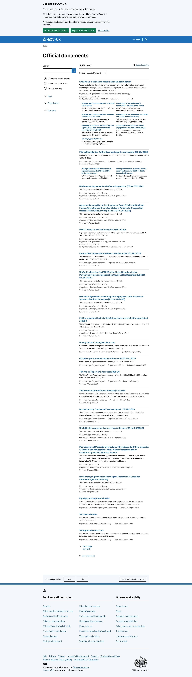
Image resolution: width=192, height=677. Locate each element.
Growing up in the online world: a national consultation (105, 81)
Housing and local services (91, 621)
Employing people (87, 611)
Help (45, 656)
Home (45, 46)
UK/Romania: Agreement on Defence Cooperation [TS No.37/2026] (111, 186)
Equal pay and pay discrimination (94, 498)
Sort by (82, 73)
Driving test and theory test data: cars (97, 342)
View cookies (103, 30)
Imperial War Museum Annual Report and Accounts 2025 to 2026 (110, 253)
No (84, 579)
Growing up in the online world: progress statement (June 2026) (98, 115)
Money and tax (86, 626)
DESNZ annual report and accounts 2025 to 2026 (102, 229)
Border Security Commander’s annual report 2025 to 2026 (107, 409)
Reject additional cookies (83, 30)
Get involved (121, 641)
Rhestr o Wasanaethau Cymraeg (57, 659)
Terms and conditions (110, 656)
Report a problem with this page (132, 579)
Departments (122, 606)
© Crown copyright (140, 670)
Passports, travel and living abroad (95, 631)
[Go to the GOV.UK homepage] (52, 39)
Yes (71, 579)
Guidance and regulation (127, 616)
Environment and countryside (92, 616)
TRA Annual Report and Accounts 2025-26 (99, 372)
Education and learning (89, 606)
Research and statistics (126, 621)
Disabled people (50, 636)
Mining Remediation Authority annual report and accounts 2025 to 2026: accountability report (131, 171)
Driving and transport (52, 641)
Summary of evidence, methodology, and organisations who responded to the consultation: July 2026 (98, 127)
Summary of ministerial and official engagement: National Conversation (130, 126)
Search (54, 66)
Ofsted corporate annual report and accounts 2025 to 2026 (107, 358)
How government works (127, 636)
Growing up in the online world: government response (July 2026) (130, 104)
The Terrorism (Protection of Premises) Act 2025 (102, 390)
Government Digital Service (86, 659)
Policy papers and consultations (130, 626)
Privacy (52, 656)
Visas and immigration (89, 636)
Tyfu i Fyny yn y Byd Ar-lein (92, 139)
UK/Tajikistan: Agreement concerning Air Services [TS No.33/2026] (111, 428)
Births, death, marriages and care (58, 611)
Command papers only (58, 83)
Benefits (46, 606)
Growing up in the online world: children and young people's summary (132, 115)
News (118, 611)
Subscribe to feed (142, 65)
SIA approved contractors (91, 530)
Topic (50, 96)
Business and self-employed (55, 616)
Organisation (53, 103)
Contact (94, 656)
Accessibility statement (78, 656)
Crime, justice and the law (54, 631)
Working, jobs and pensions (91, 641)
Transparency (122, 631)
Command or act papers (59, 78)
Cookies (61, 656)
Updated (52, 110)
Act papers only (55, 88)
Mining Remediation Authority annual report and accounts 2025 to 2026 (113, 152)
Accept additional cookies (56, 30)
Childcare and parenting (54, 621)
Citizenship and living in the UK (56, 626)
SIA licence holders (88, 514)
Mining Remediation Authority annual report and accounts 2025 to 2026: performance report (96, 171)
